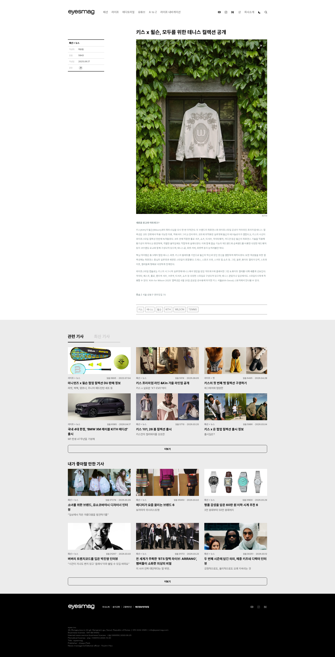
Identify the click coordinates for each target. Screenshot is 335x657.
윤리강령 (116, 607)
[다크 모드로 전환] (259, 12)
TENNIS (192, 309)
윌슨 (159, 309)
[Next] (260, 127)
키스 (140, 309)
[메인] (81, 12)
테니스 (150, 309)
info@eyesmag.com (159, 630)
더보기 (167, 449)
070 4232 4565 (140, 630)
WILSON (179, 309)
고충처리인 (127, 607)
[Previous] (143, 127)
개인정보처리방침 (142, 607)
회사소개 (249, 12)
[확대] (260, 47)
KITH (168, 309)
